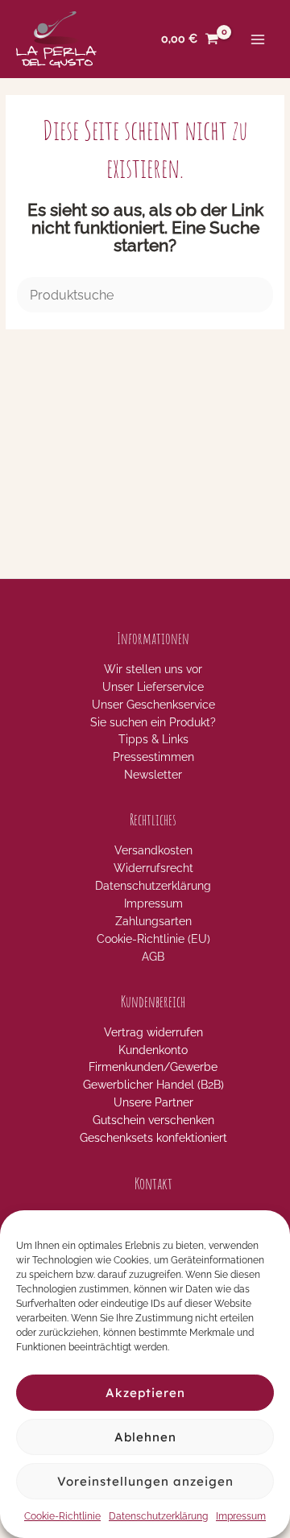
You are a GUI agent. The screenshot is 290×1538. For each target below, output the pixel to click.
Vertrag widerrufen (153, 1032)
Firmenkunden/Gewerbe (153, 1066)
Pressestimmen (153, 756)
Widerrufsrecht (153, 868)
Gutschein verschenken (153, 1120)
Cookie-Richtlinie (62, 1516)
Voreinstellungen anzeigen (145, 1481)
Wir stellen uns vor (153, 669)
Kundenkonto (153, 1050)
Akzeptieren (145, 1392)
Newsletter (153, 774)
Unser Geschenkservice (153, 704)
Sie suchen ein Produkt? (153, 722)
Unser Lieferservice (153, 686)
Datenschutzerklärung (158, 1516)
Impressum (241, 1516)
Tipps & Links (153, 739)
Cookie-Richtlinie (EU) (153, 938)
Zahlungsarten (153, 921)
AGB (153, 956)
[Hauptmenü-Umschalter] (258, 39)
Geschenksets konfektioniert (153, 1137)
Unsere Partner (153, 1102)
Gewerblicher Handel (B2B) (153, 1084)
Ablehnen (145, 1437)
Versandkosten (153, 850)
